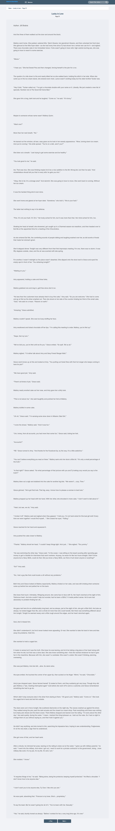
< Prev (50, 821)
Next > (64, 821)
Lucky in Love (17, 8)
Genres (30, 2)
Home (10, 8)
